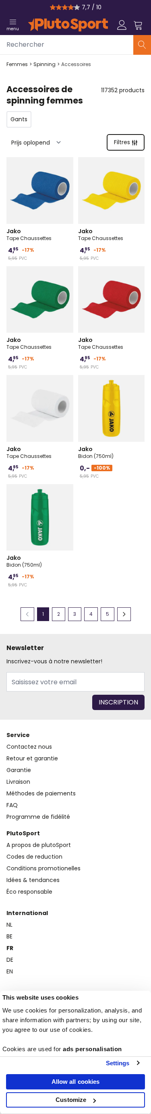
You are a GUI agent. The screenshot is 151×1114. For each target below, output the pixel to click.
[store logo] (68, 25)
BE (9, 936)
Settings (118, 1063)
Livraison (18, 782)
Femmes (17, 64)
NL (9, 925)
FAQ (12, 805)
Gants (18, 119)
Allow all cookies (76, 1081)
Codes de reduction (34, 857)
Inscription (118, 702)
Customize (71, 1099)
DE (9, 960)
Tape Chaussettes (29, 234)
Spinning (44, 64)
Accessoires (76, 64)
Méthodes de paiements (41, 793)
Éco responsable (29, 892)
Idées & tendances (33, 880)
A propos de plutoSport (38, 845)
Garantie (18, 770)
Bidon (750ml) (96, 452)
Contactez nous (29, 747)
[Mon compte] (122, 25)
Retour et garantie (32, 758)
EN (9, 971)
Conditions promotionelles (43, 868)
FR (9, 948)
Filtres (122, 142)
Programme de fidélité (38, 817)
